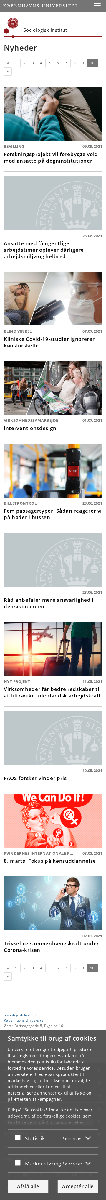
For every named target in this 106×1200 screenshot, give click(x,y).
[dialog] (53, 1115)
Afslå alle (28, 1186)
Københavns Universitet (24, 1020)
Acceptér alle (78, 1186)
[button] (97, 5)
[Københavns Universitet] (11, 28)
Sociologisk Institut (20, 1015)
